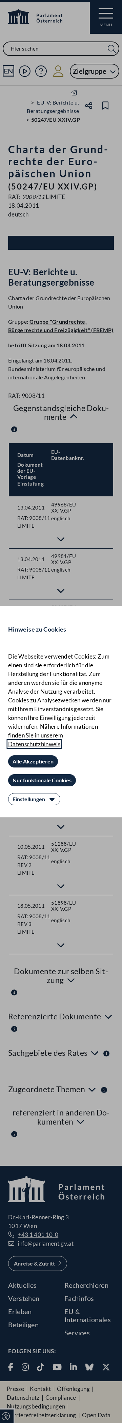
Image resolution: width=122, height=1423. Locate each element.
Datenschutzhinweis (34, 744)
